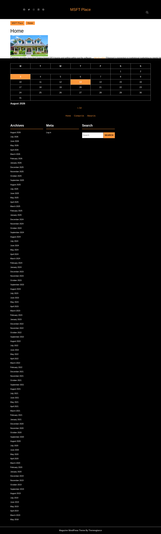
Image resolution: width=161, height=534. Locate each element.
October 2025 (16, 176)
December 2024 (17, 219)
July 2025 (14, 189)
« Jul (79, 108)
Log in (48, 132)
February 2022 (16, 367)
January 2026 (16, 163)
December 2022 (17, 324)
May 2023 (14, 302)
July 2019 (14, 498)
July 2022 (14, 345)
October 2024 (16, 228)
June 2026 (14, 141)
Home (68, 116)
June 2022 (14, 350)
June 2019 (14, 502)
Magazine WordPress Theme (72, 530)
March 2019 (15, 515)
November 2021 (17, 376)
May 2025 (14, 198)
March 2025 (15, 206)
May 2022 (14, 354)
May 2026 (14, 145)
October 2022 (16, 332)
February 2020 (16, 467)
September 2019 (17, 489)
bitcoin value (99, 58)
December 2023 (17, 272)
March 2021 (15, 411)
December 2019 (17, 476)
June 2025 (14, 193)
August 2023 (15, 289)
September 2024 (17, 232)
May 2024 (14, 250)
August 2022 (15, 341)
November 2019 (17, 480)
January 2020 (16, 472)
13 (80, 82)
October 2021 (16, 380)
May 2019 (14, 506)
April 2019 (14, 511)
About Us (91, 116)
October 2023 (16, 280)
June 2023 (14, 298)
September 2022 (17, 337)
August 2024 (15, 237)
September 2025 (17, 180)
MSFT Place (80, 9)
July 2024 (14, 241)
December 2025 (17, 167)
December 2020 (17, 424)
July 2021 (14, 393)
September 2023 (17, 285)
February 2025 (16, 211)
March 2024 (15, 258)
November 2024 (17, 224)
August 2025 (15, 185)
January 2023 (16, 319)
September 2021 (17, 385)
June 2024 (14, 245)
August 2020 (15, 441)
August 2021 (15, 389)
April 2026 (14, 150)
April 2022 (14, 359)
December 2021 (17, 371)
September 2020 (17, 437)
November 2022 (17, 328)
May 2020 (14, 454)
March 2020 (15, 463)
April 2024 (14, 254)
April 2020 (14, 458)
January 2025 (16, 215)
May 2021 (14, 402)
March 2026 (15, 154)
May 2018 (14, 519)
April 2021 (14, 406)
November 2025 (17, 171)
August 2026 (15, 132)
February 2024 (16, 263)
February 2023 (16, 315)
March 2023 (15, 311)
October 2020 (16, 432)
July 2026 (14, 137)
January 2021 (16, 419)
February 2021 (16, 415)
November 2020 (17, 428)
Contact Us (79, 116)
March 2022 (15, 363)
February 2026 (16, 158)
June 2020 (14, 450)
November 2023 (17, 276)
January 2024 (16, 267)
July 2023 (14, 293)
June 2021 (14, 398)
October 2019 (16, 485)
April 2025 (14, 202)
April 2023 (14, 306)
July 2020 (14, 445)
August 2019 (15, 493)
